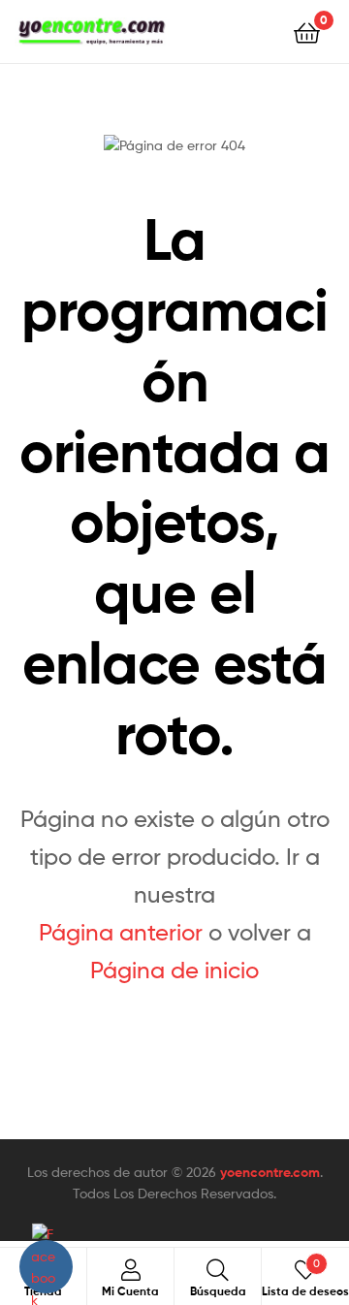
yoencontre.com (270, 1172)
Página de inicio (174, 970)
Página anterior (121, 932)
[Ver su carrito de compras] (307, 31)
